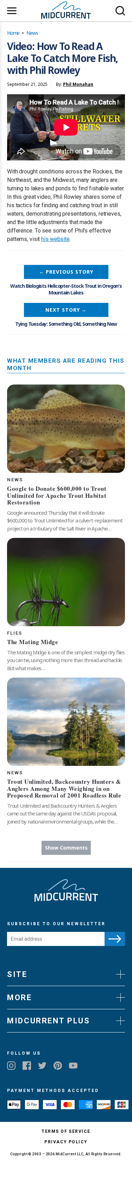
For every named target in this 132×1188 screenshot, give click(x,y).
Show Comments (66, 847)
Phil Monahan (78, 84)
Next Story (66, 309)
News (32, 33)
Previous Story (66, 271)
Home (13, 33)
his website (55, 239)
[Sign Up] (115, 939)
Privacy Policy (65, 1141)
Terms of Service (66, 1131)
